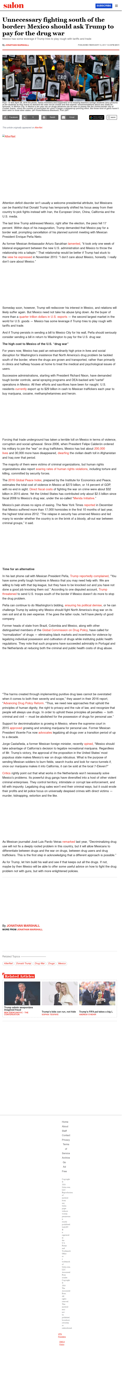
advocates (45, 732)
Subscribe (104, 6)
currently (21, 389)
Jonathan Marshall (17, 45)
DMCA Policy (62, 1343)
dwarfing (63, 453)
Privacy (66, 1140)
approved (16, 728)
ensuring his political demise (83, 605)
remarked (68, 842)
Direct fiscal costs (41, 489)
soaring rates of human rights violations (62, 469)
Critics (6, 773)
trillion (33, 317)
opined (88, 744)
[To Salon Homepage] (14, 5)
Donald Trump (23, 963)
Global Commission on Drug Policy (65, 630)
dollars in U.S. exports (52, 317)
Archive (66, 1158)
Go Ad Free (64, 1167)
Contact (66, 1135)
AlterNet (38, 128)
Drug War (40, 963)
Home (65, 1122)
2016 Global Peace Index (25, 480)
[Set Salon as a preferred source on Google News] (96, 117)
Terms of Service (66, 1149)
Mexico (62, 963)
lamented (74, 243)
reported (89, 505)
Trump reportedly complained (89, 576)
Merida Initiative (84, 498)
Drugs (51, 963)
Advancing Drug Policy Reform (23, 703)
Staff (64, 1131)
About (65, 1127)
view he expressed (19, 257)
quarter (24, 317)
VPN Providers (62, 1335)
